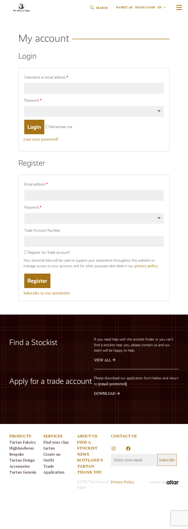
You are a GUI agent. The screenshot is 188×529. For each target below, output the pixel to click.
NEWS (83, 454)
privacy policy (146, 265)
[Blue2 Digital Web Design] (172, 482)
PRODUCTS (20, 436)
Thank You (89, 472)
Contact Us (124, 436)
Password (32, 100)
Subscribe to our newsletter (47, 293)
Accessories (19, 466)
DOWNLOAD (105, 393)
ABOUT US (87, 436)
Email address (35, 184)
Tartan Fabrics (22, 442)
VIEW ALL (103, 359)
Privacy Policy (122, 481)
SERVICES (52, 436)
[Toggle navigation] (179, 7)
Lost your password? (41, 139)
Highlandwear (21, 448)
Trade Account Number (42, 230)
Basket (124, 7)
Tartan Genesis (22, 472)
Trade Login (145, 7)
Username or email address (46, 77)
